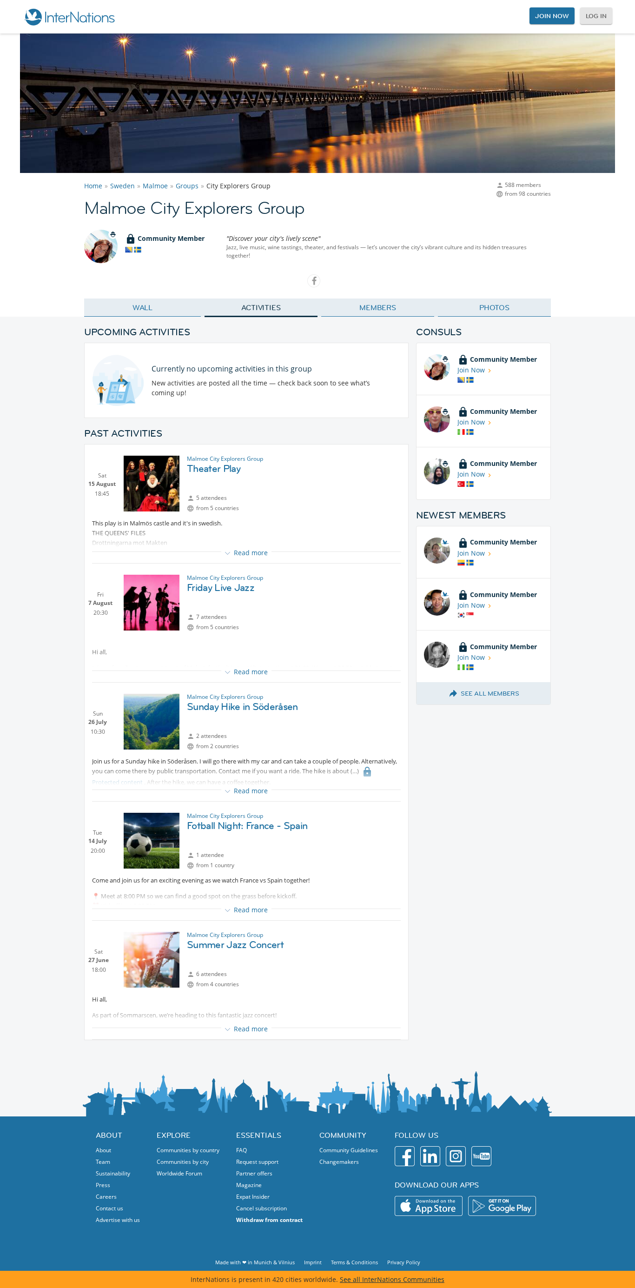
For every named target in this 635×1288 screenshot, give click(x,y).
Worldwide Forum (179, 1173)
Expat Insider (253, 1197)
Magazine (249, 1185)
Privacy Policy (403, 1262)
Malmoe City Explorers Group (225, 459)
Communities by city (183, 1162)
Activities (261, 307)
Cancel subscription (261, 1208)
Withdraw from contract (269, 1220)
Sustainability (113, 1173)
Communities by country (188, 1150)
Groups (187, 185)
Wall (142, 307)
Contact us (109, 1208)
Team (103, 1162)
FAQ (241, 1150)
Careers (106, 1197)
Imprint (313, 1262)
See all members (490, 693)
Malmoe (155, 185)
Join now (552, 16)
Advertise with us (118, 1220)
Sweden (122, 185)
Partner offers (254, 1173)
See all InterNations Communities (392, 1279)
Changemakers (339, 1162)
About (103, 1150)
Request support (257, 1162)
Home (93, 185)
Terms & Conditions (354, 1262)
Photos (494, 307)
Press (103, 1185)
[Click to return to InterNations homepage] (69, 16)
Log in (596, 16)
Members (377, 307)
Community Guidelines (348, 1150)
